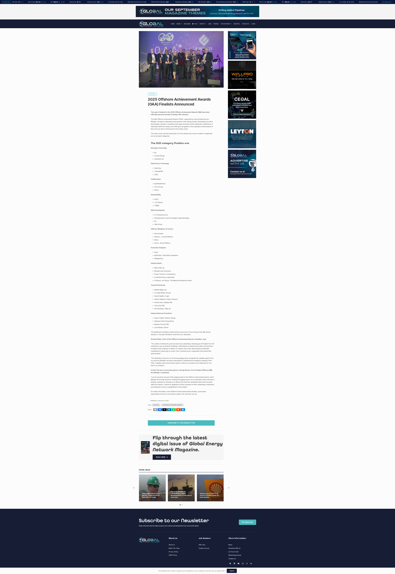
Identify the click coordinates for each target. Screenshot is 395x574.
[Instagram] (243, 563)
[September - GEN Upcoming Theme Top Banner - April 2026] (197, 16)
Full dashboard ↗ (387, 2)
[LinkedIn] (234, 563)
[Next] (228, 487)
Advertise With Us (234, 548)
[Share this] (160, 409)
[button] (181, 23)
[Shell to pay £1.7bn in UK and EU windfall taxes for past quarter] (210, 487)
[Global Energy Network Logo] (151, 23)
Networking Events (234, 555)
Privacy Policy (173, 552)
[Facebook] (230, 563)
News (230, 545)
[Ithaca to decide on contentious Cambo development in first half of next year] (181, 487)
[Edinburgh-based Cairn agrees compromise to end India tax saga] (152, 487)
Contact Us (232, 558)
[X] (247, 563)
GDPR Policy (173, 555)
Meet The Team (174, 548)
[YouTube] (238, 563)
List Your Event (233, 552)
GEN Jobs (202, 545)
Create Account (204, 548)
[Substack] (251, 563)
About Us (172, 545)
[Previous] (133, 487)
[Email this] (155, 409)
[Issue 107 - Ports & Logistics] (145, 447)
